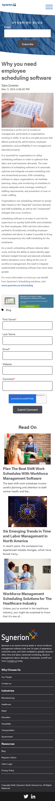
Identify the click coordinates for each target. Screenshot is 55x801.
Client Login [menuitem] (6, 763)
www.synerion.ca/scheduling (17, 285)
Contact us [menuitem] (6, 683)
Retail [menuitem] (3, 710)
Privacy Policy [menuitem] (7, 770)
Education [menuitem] (5, 717)
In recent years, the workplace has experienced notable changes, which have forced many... (27, 542)
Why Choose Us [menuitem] (11, 669)
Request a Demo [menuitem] (8, 757)
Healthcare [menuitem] (6, 704)
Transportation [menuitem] (8, 730)
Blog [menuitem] (3, 750)
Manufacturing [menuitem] (8, 697)
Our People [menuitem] (6, 676)
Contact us (12, 660)
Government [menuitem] (7, 736)
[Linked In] (32, 796)
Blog (8, 310)
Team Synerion (9, 85)
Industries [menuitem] (7, 690)
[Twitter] (24, 796)
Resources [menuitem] (7, 743)
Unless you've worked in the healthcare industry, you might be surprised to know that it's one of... (27, 604)
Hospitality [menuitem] (6, 723)
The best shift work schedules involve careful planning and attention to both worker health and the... (25, 479)
